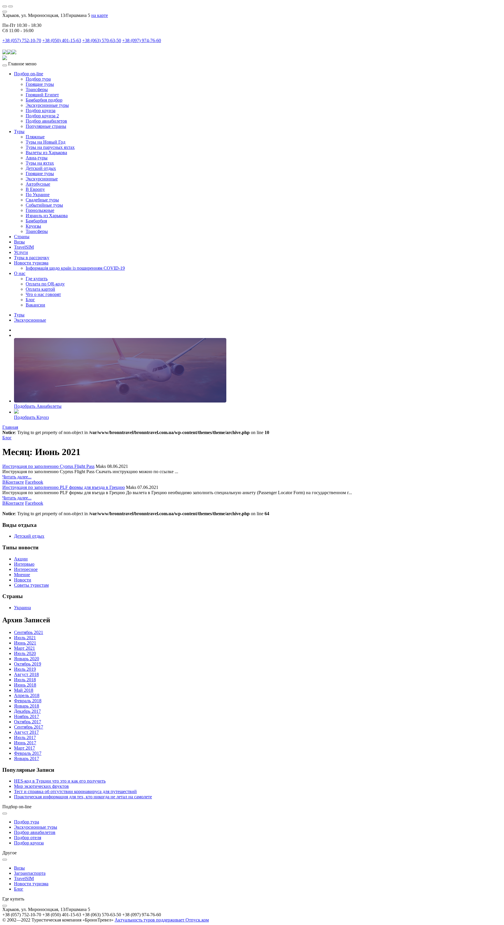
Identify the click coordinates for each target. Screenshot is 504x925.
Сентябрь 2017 (28, 726)
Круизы (33, 226)
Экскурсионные (42, 178)
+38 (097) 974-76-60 (141, 40)
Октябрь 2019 (27, 663)
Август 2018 (26, 674)
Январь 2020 (26, 658)
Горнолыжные (40, 210)
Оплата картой (40, 289)
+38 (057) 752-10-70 (21, 40)
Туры (19, 131)
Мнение (22, 574)
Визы (19, 241)
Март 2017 (24, 747)
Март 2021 (24, 648)
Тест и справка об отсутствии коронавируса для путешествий (75, 791)
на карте (99, 15)
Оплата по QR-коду (45, 283)
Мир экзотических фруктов (41, 786)
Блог (30, 299)
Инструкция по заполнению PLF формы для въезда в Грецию (63, 487)
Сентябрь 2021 (28, 632)
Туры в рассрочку (31, 257)
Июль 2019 (25, 669)
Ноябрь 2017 (26, 716)
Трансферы (37, 89)
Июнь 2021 (25, 642)
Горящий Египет (42, 94)
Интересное (26, 569)
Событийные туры (44, 205)
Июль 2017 (25, 737)
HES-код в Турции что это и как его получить (60, 780)
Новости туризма (31, 262)
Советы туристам (31, 585)
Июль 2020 (25, 653)
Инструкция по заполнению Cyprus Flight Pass (48, 466)
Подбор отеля (27, 837)
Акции (21, 558)
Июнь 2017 (25, 742)
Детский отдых (41, 168)
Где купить (37, 278)
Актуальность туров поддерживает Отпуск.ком (162, 919)
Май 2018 (23, 690)
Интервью (24, 564)
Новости (22, 579)
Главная (10, 427)
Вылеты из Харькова (46, 152)
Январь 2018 (26, 705)
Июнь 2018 (25, 684)
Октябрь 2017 (27, 721)
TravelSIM (24, 247)
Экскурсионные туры (47, 105)
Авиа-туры (37, 157)
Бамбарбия (36, 220)
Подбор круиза (40, 110)
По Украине (38, 194)
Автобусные (38, 184)
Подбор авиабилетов (46, 121)
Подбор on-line (28, 73)
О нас (19, 273)
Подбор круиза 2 (42, 115)
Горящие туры (40, 84)
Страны (21, 236)
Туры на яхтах (40, 163)
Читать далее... (17, 476)
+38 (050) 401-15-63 (61, 40)
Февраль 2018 (27, 700)
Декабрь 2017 (27, 711)
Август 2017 (26, 732)
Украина (22, 607)
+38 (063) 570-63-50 (101, 40)
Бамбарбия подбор (44, 99)
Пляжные (35, 136)
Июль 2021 (25, 637)
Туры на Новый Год (45, 142)
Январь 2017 (26, 758)
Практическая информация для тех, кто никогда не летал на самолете (83, 796)
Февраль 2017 (27, 753)
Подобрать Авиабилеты (38, 406)
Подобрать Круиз (31, 417)
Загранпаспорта (30, 873)
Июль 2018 (25, 679)
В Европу (35, 189)
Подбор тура (38, 78)
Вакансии (35, 304)
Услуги (21, 252)
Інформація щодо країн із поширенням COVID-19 (75, 268)
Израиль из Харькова (47, 215)
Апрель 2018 (26, 695)
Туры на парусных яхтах (50, 147)
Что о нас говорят (43, 294)
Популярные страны (46, 126)
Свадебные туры (42, 199)
